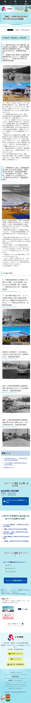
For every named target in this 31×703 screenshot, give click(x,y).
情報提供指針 (15, 676)
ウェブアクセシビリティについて (15, 684)
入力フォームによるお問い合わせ (15, 501)
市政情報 (20, 590)
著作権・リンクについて (15, 680)
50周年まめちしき (9, 467)
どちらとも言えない (11, 571)
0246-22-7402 (12, 493)
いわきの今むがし (5, 591)
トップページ (12, 590)
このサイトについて (15, 672)
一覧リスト (14, 591)
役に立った (8, 565)
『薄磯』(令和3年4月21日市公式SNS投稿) (15, 529)
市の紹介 (26, 590)
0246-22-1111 (11, 645)
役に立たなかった (10, 568)
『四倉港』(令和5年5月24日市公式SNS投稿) (15, 541)
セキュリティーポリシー (15, 688)
